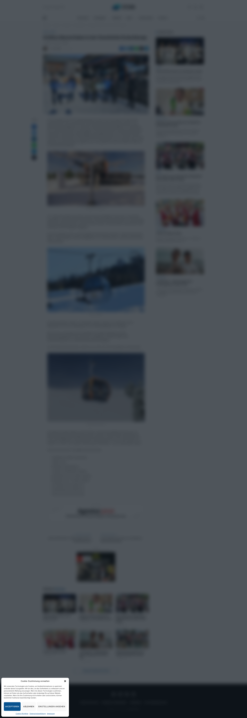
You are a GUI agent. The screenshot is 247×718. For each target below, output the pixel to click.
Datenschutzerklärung (38, 714)
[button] (65, 681)
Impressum (51, 714)
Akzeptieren (12, 706)
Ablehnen (28, 706)
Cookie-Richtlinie (22, 714)
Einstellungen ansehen (51, 706)
